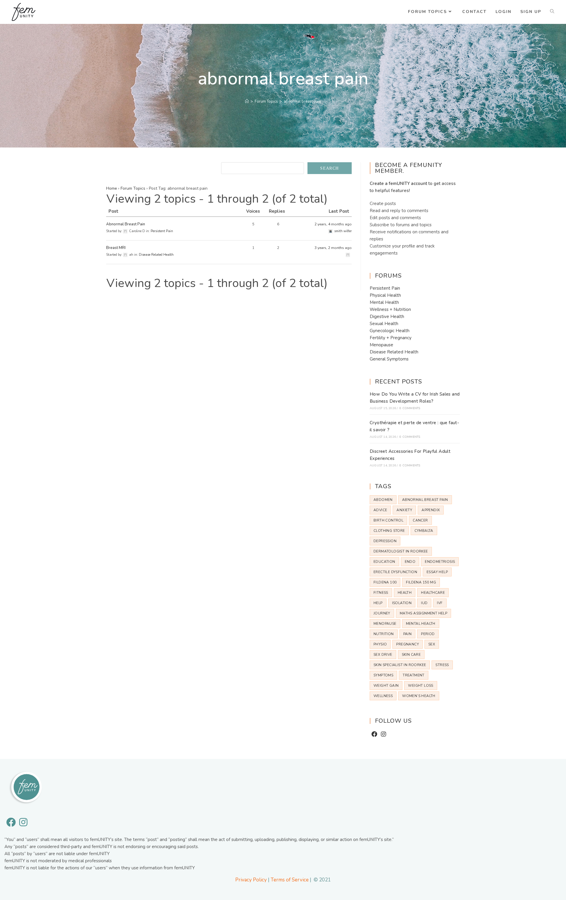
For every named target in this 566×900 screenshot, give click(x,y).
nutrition (384, 634)
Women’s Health (418, 696)
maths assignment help (423, 613)
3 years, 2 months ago (333, 247)
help (378, 603)
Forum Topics (133, 188)
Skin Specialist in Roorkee (400, 665)
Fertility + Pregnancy (391, 338)
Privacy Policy (251, 879)
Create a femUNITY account (398, 183)
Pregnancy (407, 644)
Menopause (381, 345)
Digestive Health (387, 316)
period (428, 634)
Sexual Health (384, 324)
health (405, 592)
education (384, 561)
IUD (424, 603)
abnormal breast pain (425, 499)
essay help (437, 572)
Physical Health (385, 295)
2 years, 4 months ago (333, 224)
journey (382, 613)
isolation (402, 603)
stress (442, 665)
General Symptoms (389, 359)
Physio (380, 644)
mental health (420, 623)
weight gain (386, 685)
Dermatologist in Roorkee (401, 551)
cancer (420, 520)
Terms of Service (290, 879)
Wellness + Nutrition (390, 309)
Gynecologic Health (389, 331)
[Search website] (552, 12)
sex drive (383, 654)
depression (385, 541)
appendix (431, 510)
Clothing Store (389, 530)
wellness (383, 696)
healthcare (433, 592)
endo (410, 561)
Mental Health (384, 302)
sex (431, 644)
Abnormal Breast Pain (125, 224)
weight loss (420, 685)
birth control (388, 520)
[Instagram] (383, 734)
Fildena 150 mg (421, 582)
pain (407, 634)
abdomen (383, 499)
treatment (413, 675)
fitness (381, 592)
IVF (439, 603)
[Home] (247, 101)
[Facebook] (374, 734)
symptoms (383, 675)
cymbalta (423, 530)
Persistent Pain (162, 231)
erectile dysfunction (395, 572)
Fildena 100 (385, 582)
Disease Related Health (156, 255)
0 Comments (409, 408)
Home (111, 188)
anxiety (404, 510)
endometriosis (440, 561)
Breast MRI (116, 247)
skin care (411, 654)
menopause (385, 623)
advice (380, 510)
